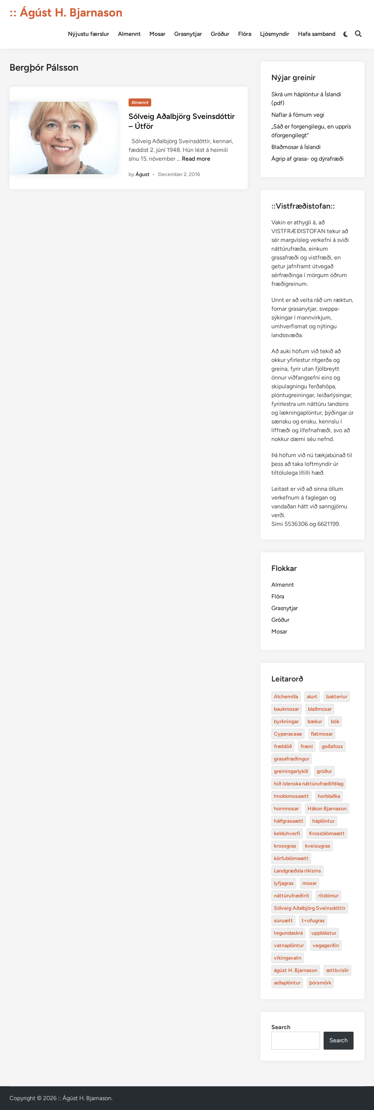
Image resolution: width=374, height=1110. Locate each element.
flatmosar (322, 734)
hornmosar (286, 809)
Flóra (244, 33)
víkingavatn (287, 958)
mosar (309, 883)
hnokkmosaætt (291, 796)
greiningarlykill (291, 771)
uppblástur (324, 933)
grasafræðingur (291, 759)
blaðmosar (320, 709)
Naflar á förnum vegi (297, 114)
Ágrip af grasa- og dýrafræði (307, 158)
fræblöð (283, 746)
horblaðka (329, 796)
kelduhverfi (287, 833)
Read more (196, 158)
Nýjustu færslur (88, 33)
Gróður (220, 33)
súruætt (283, 920)
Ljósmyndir (274, 33)
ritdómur (328, 896)
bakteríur (336, 697)
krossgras (285, 846)
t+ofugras (313, 920)
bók (335, 721)
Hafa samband (316, 33)
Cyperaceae (288, 734)
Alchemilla (286, 697)
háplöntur (323, 821)
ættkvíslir (337, 970)
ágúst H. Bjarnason (295, 970)
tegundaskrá (288, 933)
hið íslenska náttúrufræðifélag (308, 784)
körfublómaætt (291, 858)
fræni (307, 746)
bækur (315, 721)
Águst (142, 174)
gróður (324, 771)
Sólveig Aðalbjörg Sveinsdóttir (310, 908)
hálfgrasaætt (289, 821)
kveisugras (317, 846)
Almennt (129, 33)
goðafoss (332, 746)
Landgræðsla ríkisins (297, 871)
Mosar (157, 33)
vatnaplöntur (289, 945)
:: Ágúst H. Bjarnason (65, 12)
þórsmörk (320, 983)
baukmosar (286, 709)
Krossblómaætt (327, 833)
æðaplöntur (287, 983)
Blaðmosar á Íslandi (296, 146)
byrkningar (286, 721)
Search (280, 1027)
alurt (312, 697)
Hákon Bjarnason (327, 809)
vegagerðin (326, 945)
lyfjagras (284, 883)
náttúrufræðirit (291, 896)
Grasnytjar (188, 33)
